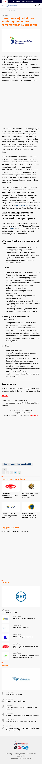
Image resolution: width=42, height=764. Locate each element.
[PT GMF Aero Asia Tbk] (5, 628)
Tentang (9, 754)
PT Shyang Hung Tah (9, 612)
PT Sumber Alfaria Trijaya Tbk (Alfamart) (21, 722)
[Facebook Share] (3, 472)
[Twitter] (15, 748)
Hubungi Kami (21, 756)
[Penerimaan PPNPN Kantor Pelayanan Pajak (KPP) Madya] (11, 507)
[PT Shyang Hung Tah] (21, 596)
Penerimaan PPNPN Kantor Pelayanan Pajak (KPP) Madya (10, 515)
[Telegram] (27, 748)
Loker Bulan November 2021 (21, 464)
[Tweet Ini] (7, 472)
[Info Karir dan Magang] (11, 5)
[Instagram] (19, 748)
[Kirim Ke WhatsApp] (19, 472)
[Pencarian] (39, 5)
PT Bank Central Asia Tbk (15, 701)
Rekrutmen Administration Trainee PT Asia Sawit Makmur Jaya (26, 656)
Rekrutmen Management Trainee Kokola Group (10, 495)
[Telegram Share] (15, 472)
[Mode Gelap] (36, 5)
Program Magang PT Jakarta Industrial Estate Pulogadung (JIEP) (23, 729)
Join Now (34, 415)
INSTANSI (5, 15)
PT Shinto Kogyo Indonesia (21, 1)
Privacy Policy (20, 754)
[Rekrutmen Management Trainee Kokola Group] (11, 486)
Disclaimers (31, 754)
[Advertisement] (21, 104)
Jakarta (6, 464)
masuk (12, 531)
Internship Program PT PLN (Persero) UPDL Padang (21, 708)
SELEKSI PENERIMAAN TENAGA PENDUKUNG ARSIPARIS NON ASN (29, 515)
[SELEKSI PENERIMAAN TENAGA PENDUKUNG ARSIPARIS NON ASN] (31, 507)
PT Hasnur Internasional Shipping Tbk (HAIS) (22, 715)
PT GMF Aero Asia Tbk (21, 628)
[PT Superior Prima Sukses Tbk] (5, 619)
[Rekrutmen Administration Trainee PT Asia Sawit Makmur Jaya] (5, 656)
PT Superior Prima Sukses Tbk (24, 618)
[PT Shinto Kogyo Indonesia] (5, 637)
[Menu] (3, 5)
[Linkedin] (23, 748)
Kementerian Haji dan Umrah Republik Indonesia (30, 495)
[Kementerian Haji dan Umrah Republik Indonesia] (31, 486)
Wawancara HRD (23, 205)
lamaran (11, 228)
